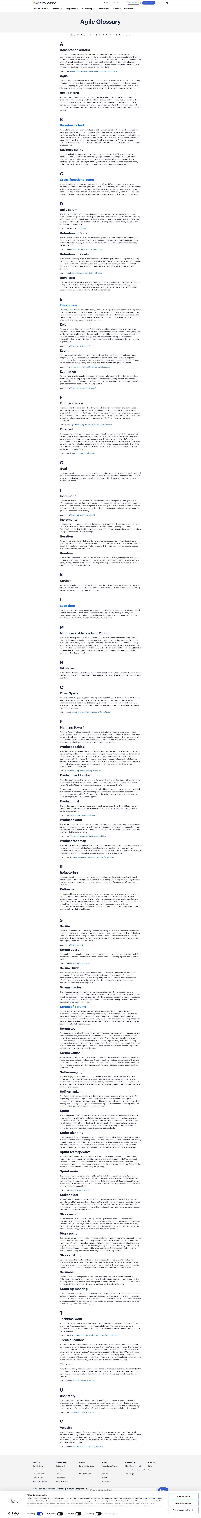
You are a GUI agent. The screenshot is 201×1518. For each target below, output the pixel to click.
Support (151, 1470)
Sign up (163, 1490)
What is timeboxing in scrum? (82, 1381)
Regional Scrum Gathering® (135, 1470)
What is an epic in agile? (80, 346)
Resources (128, 8)
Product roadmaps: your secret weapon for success (92, 857)
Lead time (67, 605)
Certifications (38, 1466)
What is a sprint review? (80, 1190)
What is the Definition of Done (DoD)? (86, 249)
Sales (150, 1466)
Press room (106, 1470)
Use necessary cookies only (183, 1510)
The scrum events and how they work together (89, 367)
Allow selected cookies (183, 1503)
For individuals (40, 8)
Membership (87, 8)
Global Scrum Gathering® (134, 1466)
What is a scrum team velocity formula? (86, 1446)
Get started (60, 1466)
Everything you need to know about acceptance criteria (93, 71)
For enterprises (38, 1474)
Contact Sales (134, 2)
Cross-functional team (77, 179)
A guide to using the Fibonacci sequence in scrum (91, 425)
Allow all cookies (183, 1496)
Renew (58, 1474)
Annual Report (107, 1481)
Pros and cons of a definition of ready (86, 273)
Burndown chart (72, 125)
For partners (71, 8)
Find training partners (40, 1481)
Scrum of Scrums (73, 1006)
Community (103, 8)
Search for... (115, 2)
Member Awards (62, 1481)
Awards (105, 1478)
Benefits (59, 1470)
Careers (105, 1474)
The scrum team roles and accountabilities (88, 836)
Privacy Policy (148, 1498)
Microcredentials (39, 1470)
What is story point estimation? (83, 388)
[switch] (60, 1513)
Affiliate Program (85, 1474)
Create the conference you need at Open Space (90, 712)
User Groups (129, 1474)
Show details (110, 1514)
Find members (61, 1478)
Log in (161, 2)
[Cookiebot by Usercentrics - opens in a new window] (13, 1513)
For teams (56, 8)
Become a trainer (85, 1470)
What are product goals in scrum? (84, 815)
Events (116, 8)
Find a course (149, 2)
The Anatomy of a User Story (82, 1412)
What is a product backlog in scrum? (85, 771)
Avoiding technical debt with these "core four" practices (93, 1335)
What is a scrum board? (80, 963)
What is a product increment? (82, 515)
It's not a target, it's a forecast (82, 453)
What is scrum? (76, 945)
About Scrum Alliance (110, 1466)
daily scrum (83, 228)
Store (106, 2)
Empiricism (68, 305)
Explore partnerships (86, 1466)
